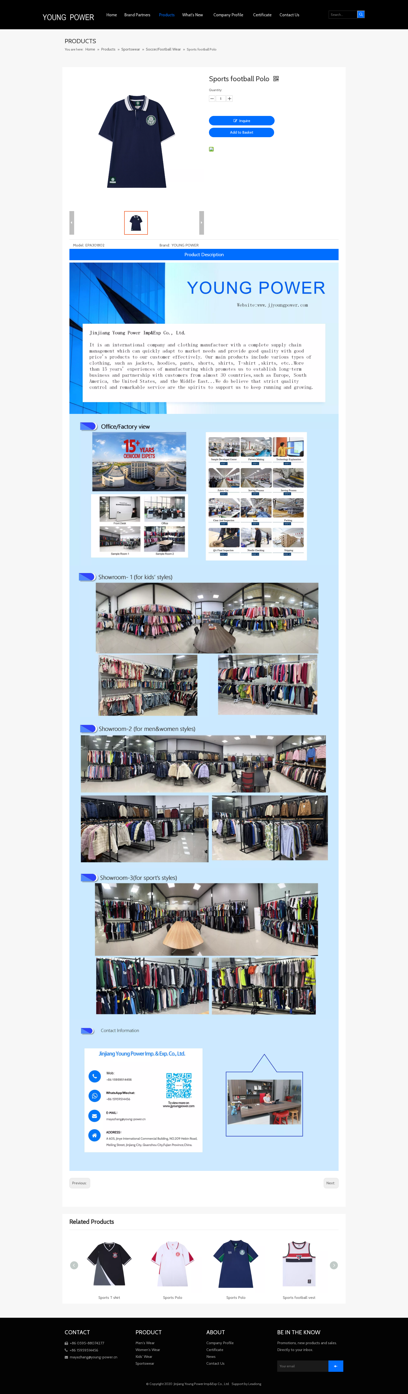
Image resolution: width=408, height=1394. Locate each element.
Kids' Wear (144, 1356)
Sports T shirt (299, 1297)
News (211, 1356)
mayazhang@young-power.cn (91, 1357)
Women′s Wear (148, 1349)
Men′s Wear (145, 1343)
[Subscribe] (335, 1366)
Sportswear (145, 1363)
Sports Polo (109, 1297)
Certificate (214, 1349)
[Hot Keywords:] (361, 14)
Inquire (244, 121)
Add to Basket (241, 132)
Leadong (255, 1384)
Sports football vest (172, 1297)
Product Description (204, 254)
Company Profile (220, 1343)
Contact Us (215, 1363)
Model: (78, 245)
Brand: (164, 245)
